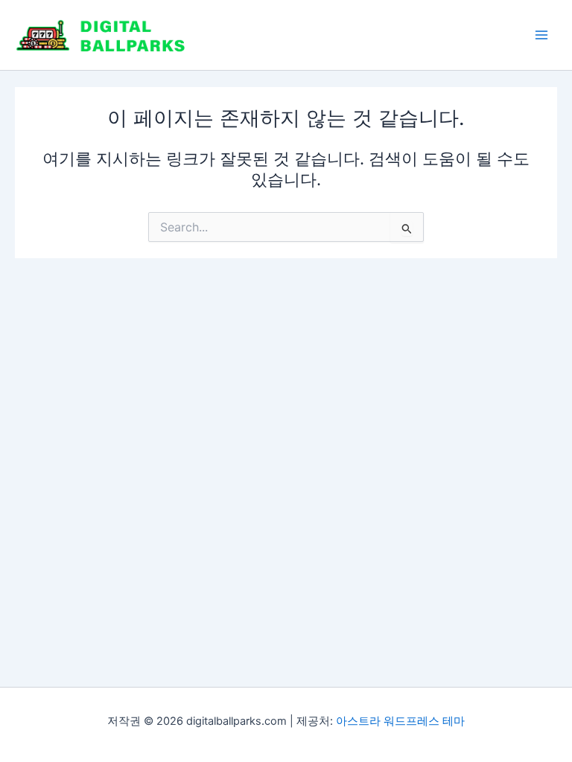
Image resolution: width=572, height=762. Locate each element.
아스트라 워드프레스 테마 (400, 721)
